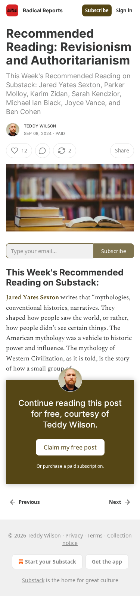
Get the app (107, 561)
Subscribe (97, 10)
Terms (95, 535)
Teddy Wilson (40, 126)
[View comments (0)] (42, 150)
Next (115, 502)
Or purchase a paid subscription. (70, 466)
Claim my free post (70, 447)
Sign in (124, 10)
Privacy (74, 535)
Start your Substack (50, 561)
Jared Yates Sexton (32, 297)
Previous (29, 502)
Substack (33, 580)
